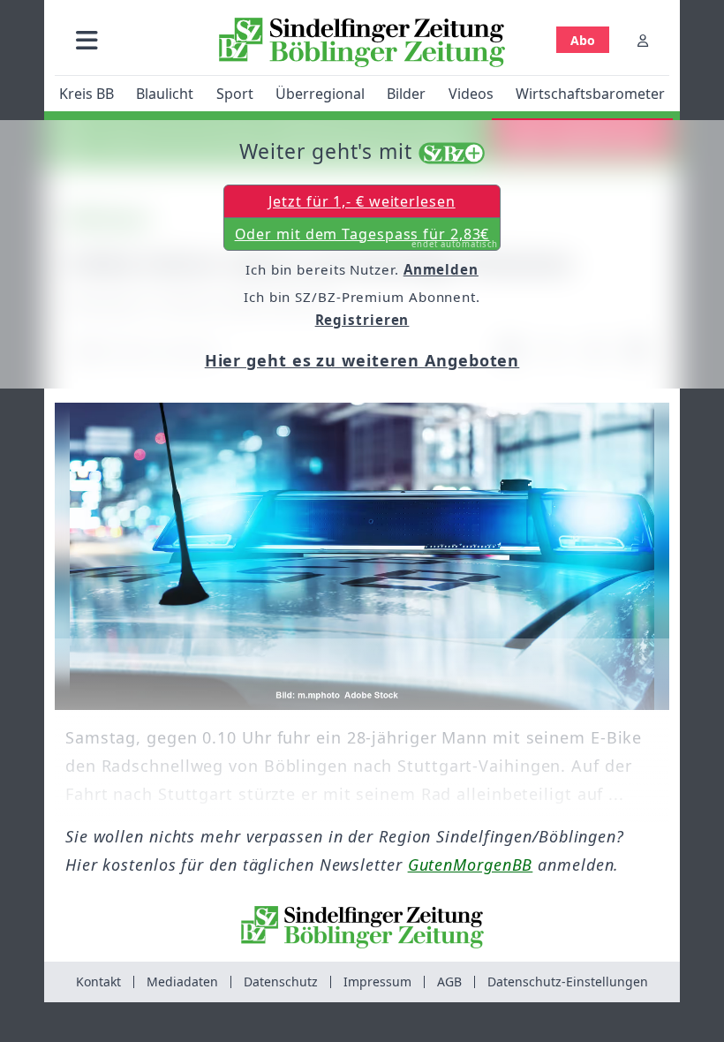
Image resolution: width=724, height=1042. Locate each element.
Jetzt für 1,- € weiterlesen (361, 201)
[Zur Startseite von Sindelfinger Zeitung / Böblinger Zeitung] (362, 42)
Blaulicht (164, 93)
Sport (234, 93)
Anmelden (441, 269)
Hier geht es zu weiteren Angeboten (362, 360)
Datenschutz (281, 981)
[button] (87, 40)
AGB (449, 981)
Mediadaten (182, 981)
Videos (471, 93)
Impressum (377, 981)
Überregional (320, 93)
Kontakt (98, 981)
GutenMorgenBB (470, 864)
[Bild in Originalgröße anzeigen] (362, 556)
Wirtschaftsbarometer (590, 93)
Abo (582, 40)
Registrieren (362, 319)
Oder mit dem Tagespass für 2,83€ (367, 237)
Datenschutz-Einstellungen (567, 981)
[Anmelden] (642, 40)
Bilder (406, 93)
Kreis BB (86, 93)
